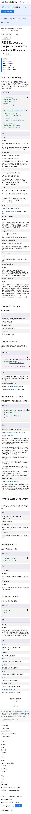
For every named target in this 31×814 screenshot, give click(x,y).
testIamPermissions (8, 689)
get (3, 658)
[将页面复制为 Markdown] (8, 54)
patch (4, 677)
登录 (28, 2)
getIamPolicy (6, 665)
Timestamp (11, 155)
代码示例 (3, 766)
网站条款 (19, 796)
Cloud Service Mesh (13, 7)
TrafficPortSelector (16, 120)
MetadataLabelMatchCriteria (15, 432)
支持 (2, 747)
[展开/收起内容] (9, 59)
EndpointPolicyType (19, 110)
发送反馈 (6, 38)
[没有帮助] (17, 34)
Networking (19, 28)
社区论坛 (3, 744)
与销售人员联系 (5, 736)
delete (4, 652)
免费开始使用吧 (7, 11)
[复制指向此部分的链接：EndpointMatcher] (19, 342)
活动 (2, 782)
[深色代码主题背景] (27, 97)
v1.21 (25, 7)
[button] (15, 22)
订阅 (18, 806)
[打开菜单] (2, 2)
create (4, 644)
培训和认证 (4, 771)
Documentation (10, 28)
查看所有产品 (5, 728)
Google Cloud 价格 (6, 731)
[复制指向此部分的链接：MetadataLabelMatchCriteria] (3, 502)
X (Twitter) (4, 784)
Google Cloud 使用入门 (7, 763)
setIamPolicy (6, 683)
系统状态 (3, 752)
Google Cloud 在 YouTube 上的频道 (10, 787)
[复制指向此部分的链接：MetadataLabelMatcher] (25, 397)
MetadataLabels (16, 416)
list (3, 671)
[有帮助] (14, 34)
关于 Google (4, 796)
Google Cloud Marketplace (8, 734)
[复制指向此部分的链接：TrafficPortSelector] (21, 597)
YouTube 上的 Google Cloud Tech (10, 790)
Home (2, 28)
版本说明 (3, 750)
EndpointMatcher (15, 115)
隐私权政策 (12, 796)
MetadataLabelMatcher (17, 363)
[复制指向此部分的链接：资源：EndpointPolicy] (23, 78)
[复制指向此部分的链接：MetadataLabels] (18, 545)
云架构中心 (4, 768)
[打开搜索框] (20, 2)
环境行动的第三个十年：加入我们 (11, 802)
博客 (2, 779)
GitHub (3, 760)
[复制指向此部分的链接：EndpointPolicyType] (21, 306)
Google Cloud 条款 (7, 799)
